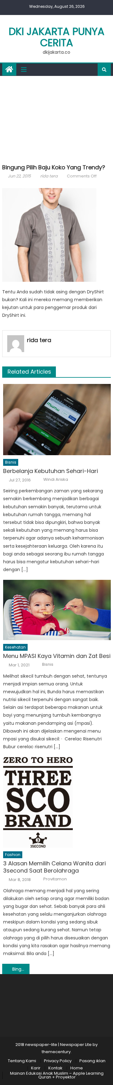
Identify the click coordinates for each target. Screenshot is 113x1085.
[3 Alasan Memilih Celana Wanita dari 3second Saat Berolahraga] (57, 802)
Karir (35, 1068)
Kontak (55, 1068)
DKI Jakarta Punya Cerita (57, 37)
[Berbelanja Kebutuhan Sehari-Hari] (57, 419)
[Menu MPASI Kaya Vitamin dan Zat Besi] (57, 610)
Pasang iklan (92, 1061)
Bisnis (10, 462)
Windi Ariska (55, 479)
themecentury (56, 1052)
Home (76, 1068)
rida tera (49, 176)
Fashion (12, 854)
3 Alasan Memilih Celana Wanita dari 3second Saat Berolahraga (54, 867)
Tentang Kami (22, 1061)
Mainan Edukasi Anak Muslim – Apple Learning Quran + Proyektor (57, 1075)
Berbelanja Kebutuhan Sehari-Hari (50, 471)
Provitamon (55, 879)
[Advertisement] (56, 118)
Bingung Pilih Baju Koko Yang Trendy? (20, 969)
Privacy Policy (58, 1061)
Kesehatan (15, 647)
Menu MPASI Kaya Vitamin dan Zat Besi (56, 655)
